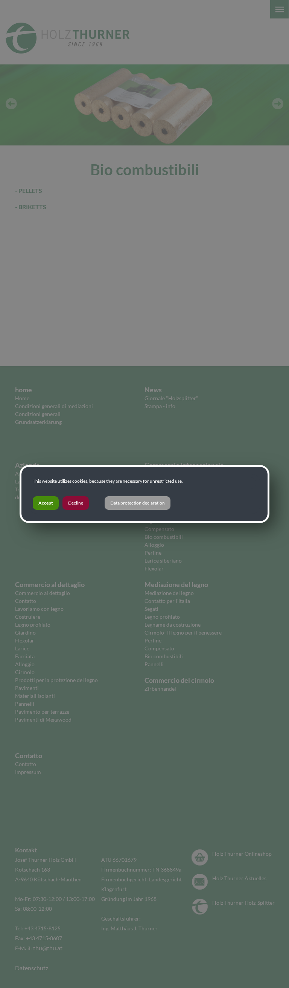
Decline (75, 503)
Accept (45, 503)
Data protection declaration (137, 503)
